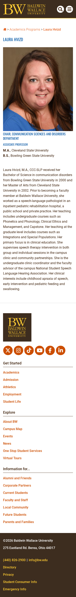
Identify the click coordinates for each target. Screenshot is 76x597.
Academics (11, 372)
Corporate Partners (17, 485)
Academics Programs (25, 29)
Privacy (8, 575)
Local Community (15, 507)
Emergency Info (14, 589)
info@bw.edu (38, 560)
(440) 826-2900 (14, 560)
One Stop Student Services (22, 451)
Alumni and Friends (17, 478)
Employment (12, 394)
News (7, 443)
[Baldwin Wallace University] (4, 29)
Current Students (15, 493)
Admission (10, 380)
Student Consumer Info (20, 582)
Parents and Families (18, 522)
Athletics (9, 387)
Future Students (14, 515)
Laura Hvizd (52, 29)
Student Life (12, 402)
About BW (10, 422)
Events (8, 436)
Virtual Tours (12, 458)
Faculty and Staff (15, 500)
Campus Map (12, 429)
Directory (9, 567)
